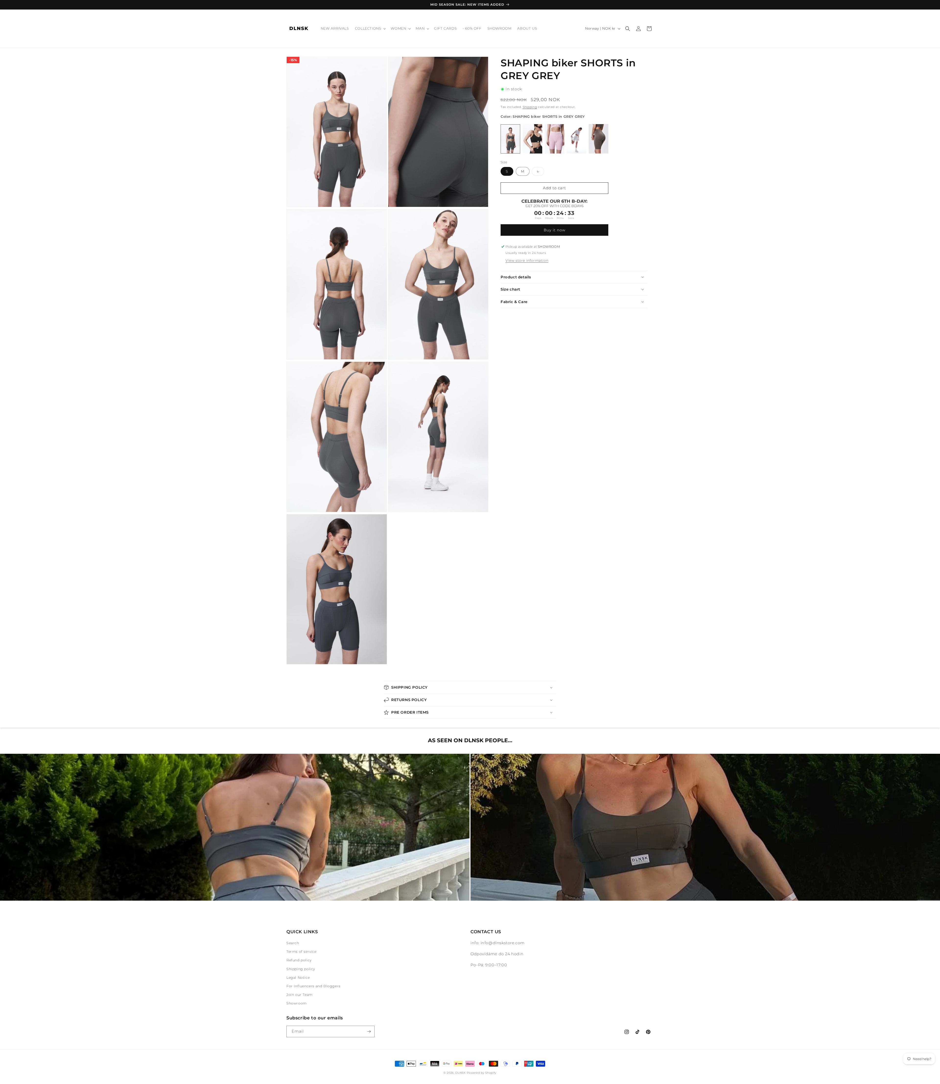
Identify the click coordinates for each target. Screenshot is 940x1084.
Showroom (296, 1003)
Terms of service (301, 951)
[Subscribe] (369, 1031)
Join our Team (299, 994)
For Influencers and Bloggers (313, 986)
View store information (526, 260)
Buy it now (554, 230)
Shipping (530, 107)
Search (292, 943)
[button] (370, 28)
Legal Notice (298, 977)
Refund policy (299, 960)
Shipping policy (300, 969)
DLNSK (460, 1072)
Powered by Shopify (482, 1072)
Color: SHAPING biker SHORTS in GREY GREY (543, 116)
